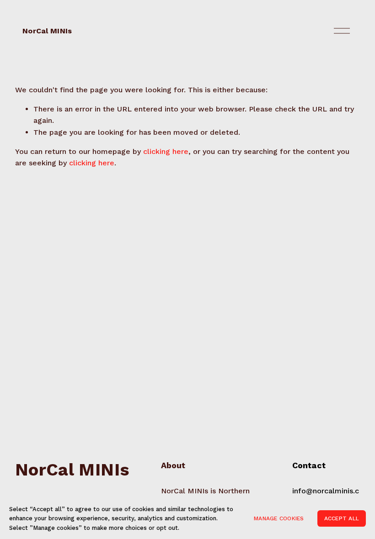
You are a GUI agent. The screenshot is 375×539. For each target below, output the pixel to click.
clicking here (165, 151)
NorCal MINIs (47, 30)
